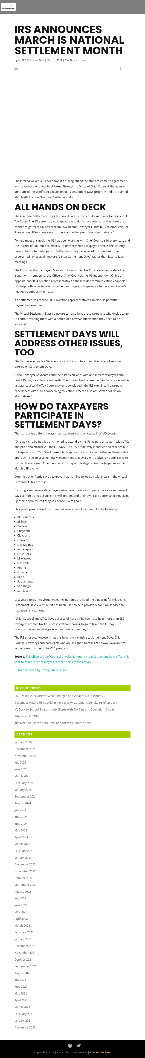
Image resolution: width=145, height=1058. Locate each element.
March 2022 (22, 925)
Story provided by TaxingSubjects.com (42, 670)
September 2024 (25, 796)
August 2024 (22, 803)
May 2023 (20, 830)
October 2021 (23, 959)
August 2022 (22, 892)
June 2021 (20, 987)
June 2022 (20, 905)
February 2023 (24, 851)
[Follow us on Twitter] (78, 1045)
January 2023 (23, 858)
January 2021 (23, 1020)
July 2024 (20, 810)
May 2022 (20, 912)
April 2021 (21, 1000)
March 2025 (22, 776)
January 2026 (23, 742)
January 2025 (23, 790)
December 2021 (25, 946)
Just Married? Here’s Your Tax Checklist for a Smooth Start (53, 723)
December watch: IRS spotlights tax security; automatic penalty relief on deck (65, 703)
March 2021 (22, 1007)
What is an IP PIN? (26, 716)
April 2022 (21, 919)
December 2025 (25, 749)
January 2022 (23, 939)
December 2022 (25, 864)
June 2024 (20, 817)
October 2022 (23, 878)
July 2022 (20, 898)
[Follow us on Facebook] (70, 1045)
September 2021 (25, 966)
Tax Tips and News (76, 60)
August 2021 (22, 973)
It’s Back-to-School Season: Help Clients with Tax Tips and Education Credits (64, 709)
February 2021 (24, 1014)
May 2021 (20, 993)
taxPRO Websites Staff (31, 60)
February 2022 (24, 932)
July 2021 (20, 980)
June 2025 (20, 769)
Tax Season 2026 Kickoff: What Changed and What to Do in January (58, 696)
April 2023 (21, 837)
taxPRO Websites (100, 1052)
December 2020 (25, 1027)
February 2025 (24, 783)
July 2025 (20, 762)
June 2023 (20, 824)
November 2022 (25, 871)
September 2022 (25, 885)
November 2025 (25, 756)
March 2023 (22, 844)
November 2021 (25, 953)
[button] (142, 9)
